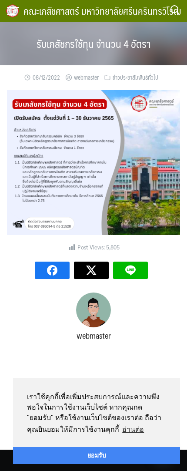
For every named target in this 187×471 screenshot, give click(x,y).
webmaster (86, 77)
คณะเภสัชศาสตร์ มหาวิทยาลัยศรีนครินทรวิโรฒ (102, 11)
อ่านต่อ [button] (133, 429)
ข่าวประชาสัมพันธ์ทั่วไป (135, 77)
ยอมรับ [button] (96, 455)
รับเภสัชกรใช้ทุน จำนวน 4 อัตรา (94, 43)
